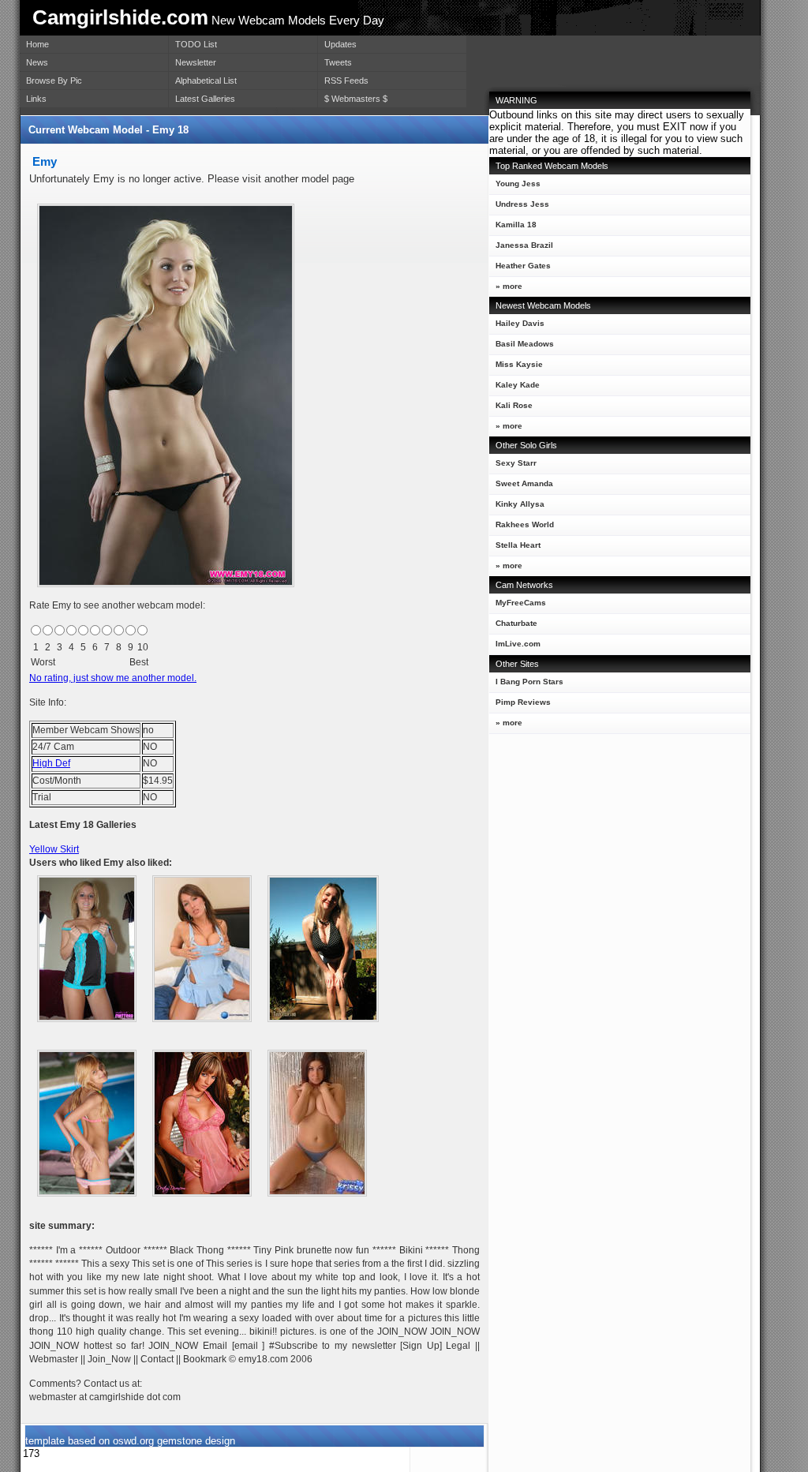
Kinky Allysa (520, 504)
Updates (340, 44)
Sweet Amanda (524, 483)
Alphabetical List (206, 80)
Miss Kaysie (519, 364)
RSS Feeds (346, 80)
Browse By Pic (54, 80)
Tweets (338, 62)
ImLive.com (518, 643)
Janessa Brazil (524, 245)
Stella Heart (518, 545)
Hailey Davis (520, 323)
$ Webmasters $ (355, 98)
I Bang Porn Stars (529, 681)
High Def (51, 763)
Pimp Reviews (523, 702)
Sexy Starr (516, 463)
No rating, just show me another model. (112, 678)
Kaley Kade (518, 384)
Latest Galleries (205, 98)
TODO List (196, 44)
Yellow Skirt (54, 849)
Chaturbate (516, 623)
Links (36, 98)
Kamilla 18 (516, 224)
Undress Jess (522, 204)
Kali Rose (514, 405)
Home (37, 44)
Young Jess (518, 183)
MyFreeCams (521, 602)
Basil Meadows (525, 343)
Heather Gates (523, 265)
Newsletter (195, 62)
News (37, 62)
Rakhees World (525, 524)
